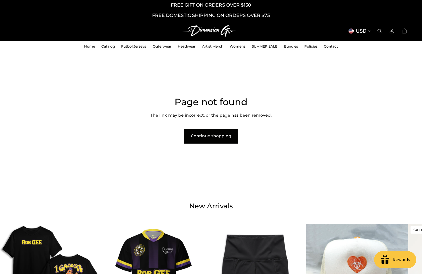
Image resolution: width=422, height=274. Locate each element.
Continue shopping (211, 135)
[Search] (379, 31)
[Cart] (404, 31)
